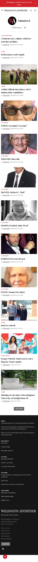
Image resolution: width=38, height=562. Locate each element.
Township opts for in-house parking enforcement (17, 423)
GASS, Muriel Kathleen (8, 493)
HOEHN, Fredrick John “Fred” (15, 225)
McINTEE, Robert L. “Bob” (13, 192)
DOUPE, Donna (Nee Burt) (13, 292)
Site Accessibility (6, 539)
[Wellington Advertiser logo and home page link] (15, 10)
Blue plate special (7, 450)
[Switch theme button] (35, 10)
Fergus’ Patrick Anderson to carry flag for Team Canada (17, 360)
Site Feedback (5, 536)
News (6, 35)
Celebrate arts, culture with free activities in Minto (16, 40)
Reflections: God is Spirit (12, 54)
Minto (10, 35)
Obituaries (5, 122)
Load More (19, 409)
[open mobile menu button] (2, 10)
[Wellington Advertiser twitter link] (3, 548)
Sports (7, 355)
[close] (35, 3)
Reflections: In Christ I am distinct (12, 484)
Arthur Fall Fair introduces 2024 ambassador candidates (16, 91)
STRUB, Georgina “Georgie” (14, 125)
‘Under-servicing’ (7, 463)
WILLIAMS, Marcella (10, 159)
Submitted (6, 44)
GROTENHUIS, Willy (7, 496)
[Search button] (31, 10)
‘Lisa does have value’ (8, 466)
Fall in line (4, 443)
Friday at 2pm (5, 447)
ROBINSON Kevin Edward (13, 258)
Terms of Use (5, 528)
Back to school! (8, 325)
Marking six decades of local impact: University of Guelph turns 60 (18, 397)
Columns (4, 473)
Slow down (4, 480)
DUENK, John (5, 500)
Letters (4, 457)
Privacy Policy (5, 531)
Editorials (5, 441)
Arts (3, 35)
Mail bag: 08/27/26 (7, 459)
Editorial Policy (5, 533)
